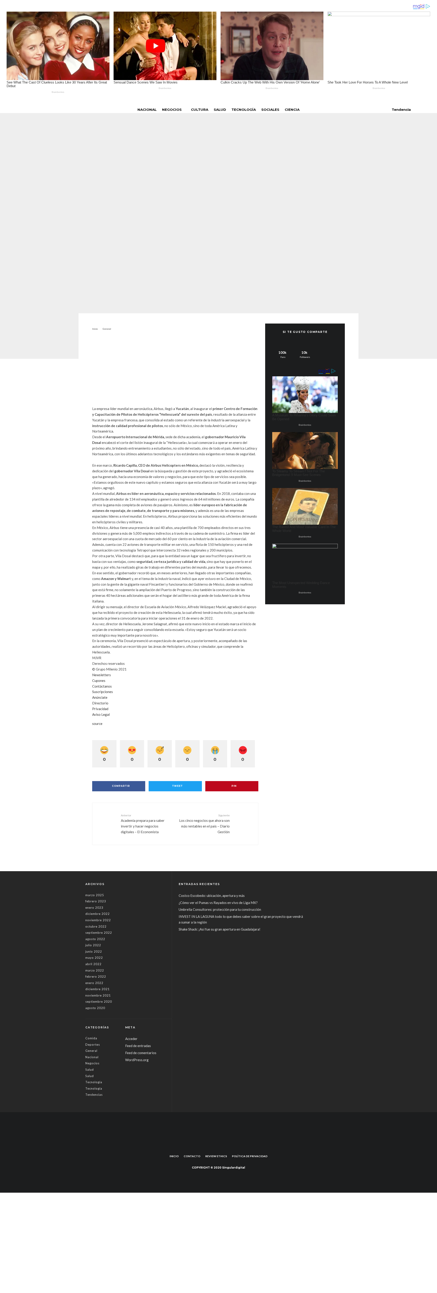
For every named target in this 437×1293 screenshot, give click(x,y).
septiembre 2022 (98, 932)
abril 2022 (93, 964)
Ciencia (292, 109)
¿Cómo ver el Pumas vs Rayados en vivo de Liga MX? (218, 903)
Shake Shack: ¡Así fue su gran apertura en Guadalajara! (219, 929)
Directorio (100, 703)
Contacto (192, 1156)
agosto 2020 (95, 1008)
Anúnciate (99, 697)
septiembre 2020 (98, 1001)
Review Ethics (216, 1156)
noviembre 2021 (98, 995)
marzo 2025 (94, 895)
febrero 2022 (95, 976)
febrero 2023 (95, 901)
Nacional (147, 109)
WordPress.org (137, 1060)
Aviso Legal (101, 714)
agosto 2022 (95, 939)
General (187, 188)
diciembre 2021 (97, 989)
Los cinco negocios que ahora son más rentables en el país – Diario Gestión (204, 824)
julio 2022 (93, 945)
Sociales (270, 109)
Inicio (174, 1156)
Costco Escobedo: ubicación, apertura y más (212, 895)
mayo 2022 (94, 957)
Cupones (98, 680)
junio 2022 (93, 951)
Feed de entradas (138, 1046)
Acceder (131, 1039)
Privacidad (100, 709)
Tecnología (243, 109)
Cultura (199, 109)
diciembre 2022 (97, 914)
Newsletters (101, 675)
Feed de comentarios (140, 1053)
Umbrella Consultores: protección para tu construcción (220, 909)
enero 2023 (94, 907)
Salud (220, 109)
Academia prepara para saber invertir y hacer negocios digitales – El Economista (143, 824)
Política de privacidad (249, 1156)
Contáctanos (102, 686)
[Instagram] (221, 1145)
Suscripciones (102, 692)
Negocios (172, 109)
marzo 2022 (94, 970)
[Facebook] (215, 1145)
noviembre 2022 (98, 920)
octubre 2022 (96, 926)
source (97, 723)
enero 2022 (94, 983)
